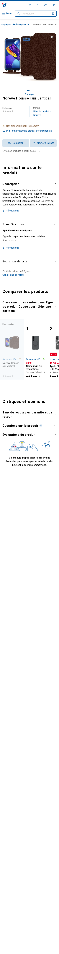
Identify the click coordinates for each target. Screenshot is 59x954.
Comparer (18, 143)
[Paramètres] (30, 5)
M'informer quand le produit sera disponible (29, 130)
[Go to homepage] (4, 5)
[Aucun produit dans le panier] (53, 5)
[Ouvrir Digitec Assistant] (45, 5)
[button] (29, 126)
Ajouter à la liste (45, 143)
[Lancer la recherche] (18, 13)
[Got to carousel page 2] (30, 90)
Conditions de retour (13, 274)
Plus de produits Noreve (42, 112)
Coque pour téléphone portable (15, 24)
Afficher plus (12, 210)
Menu (9, 13)
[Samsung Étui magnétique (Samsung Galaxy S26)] (35, 349)
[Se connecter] (38, 5)
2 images (29, 94)
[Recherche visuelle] (53, 14)
